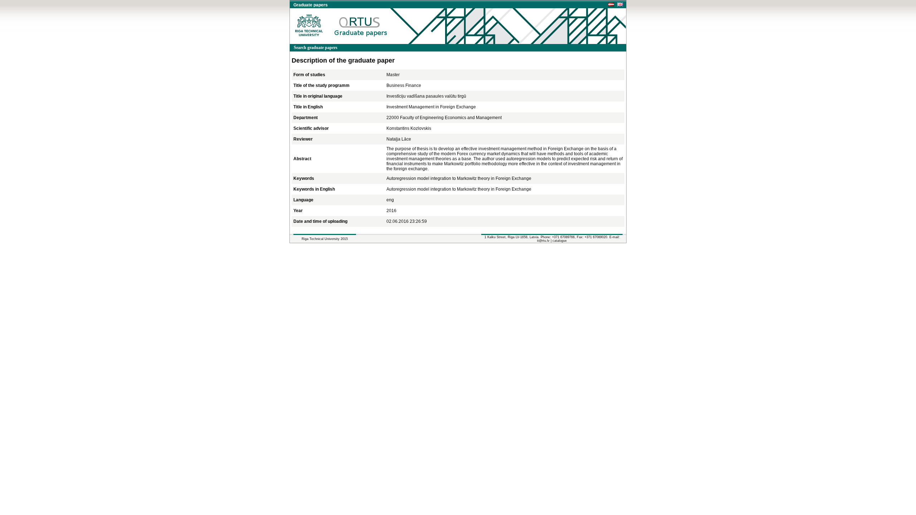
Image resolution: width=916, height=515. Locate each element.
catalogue (559, 240)
